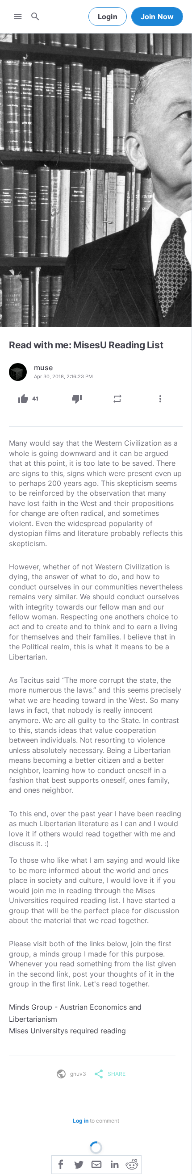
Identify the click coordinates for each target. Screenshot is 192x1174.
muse (43, 367)
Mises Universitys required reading (67, 1030)
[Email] (96, 1163)
